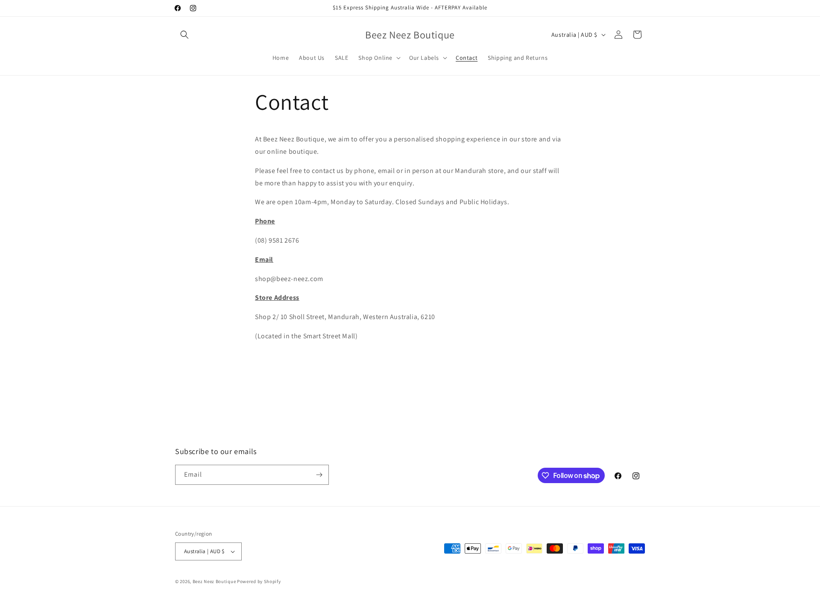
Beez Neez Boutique (215, 581)
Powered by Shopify (259, 581)
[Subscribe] (319, 475)
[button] (184, 34)
